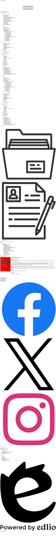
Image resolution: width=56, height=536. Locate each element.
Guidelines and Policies (7, 44)
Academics (5, 57)
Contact (5, 28)
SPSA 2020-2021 (7, 39)
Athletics (5, 111)
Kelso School (5, 22)
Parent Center (5, 117)
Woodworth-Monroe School (7, 24)
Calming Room (6, 63)
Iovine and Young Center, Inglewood (8, 21)
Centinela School (6, 16)
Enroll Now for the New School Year (8, 47)
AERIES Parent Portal (6, 67)
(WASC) (5, 59)
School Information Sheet (7, 79)
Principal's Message (6, 29)
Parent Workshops (6, 69)
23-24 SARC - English (8, 82)
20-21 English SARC (8, 85)
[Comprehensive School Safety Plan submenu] (13, 31)
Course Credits (5, 60)
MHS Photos (5, 99)
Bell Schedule (5, 43)
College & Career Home (7, 51)
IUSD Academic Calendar (7, 93)
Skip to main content (3, 0)
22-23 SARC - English (8, 32)
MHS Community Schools (7, 68)
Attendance (5, 45)
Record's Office (6, 55)
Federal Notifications (6, 27)
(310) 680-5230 (4, 278)
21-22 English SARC (8, 33)
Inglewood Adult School (7, 19)
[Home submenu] (2, 42)
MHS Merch (5, 48)
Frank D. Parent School (7, 18)
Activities (5, 58)
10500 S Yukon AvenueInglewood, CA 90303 (3, 280)
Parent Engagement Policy (7, 122)
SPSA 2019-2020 (7, 90)
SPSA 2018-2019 (7, 91)
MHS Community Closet (7, 119)
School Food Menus (6, 46)
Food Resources (6, 64)
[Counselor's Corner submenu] (2, 103)
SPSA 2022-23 (7, 38)
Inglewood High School (7, 20)
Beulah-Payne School (6, 15)
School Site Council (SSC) (7, 72)
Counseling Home (6, 53)
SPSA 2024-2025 (7, 37)
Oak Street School (6, 23)
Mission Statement (6, 30)
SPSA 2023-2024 (7, 88)
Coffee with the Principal (7, 71)
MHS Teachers (6, 61)
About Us (5, 26)
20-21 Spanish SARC (8, 35)
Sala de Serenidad (6, 114)
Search (1, 241)
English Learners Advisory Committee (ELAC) (10, 73)
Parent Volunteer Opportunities (8, 70)
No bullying (5, 96)
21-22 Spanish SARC (8, 34)
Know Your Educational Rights (8, 74)
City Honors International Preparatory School (9, 17)
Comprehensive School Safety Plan (8, 31)
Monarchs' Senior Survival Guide (8, 108)
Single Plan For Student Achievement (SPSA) (9, 36)
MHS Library (5, 56)
